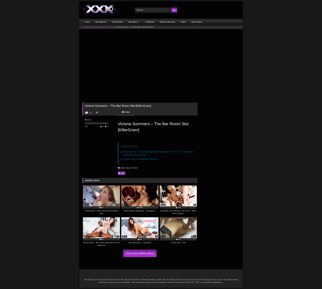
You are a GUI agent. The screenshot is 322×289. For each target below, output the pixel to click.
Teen (110, 27)
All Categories (100, 22)
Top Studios (132, 22)
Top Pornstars (117, 22)
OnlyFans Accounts (167, 22)
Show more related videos (140, 253)
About (127, 112)
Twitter (183, 22)
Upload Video (196, 22)
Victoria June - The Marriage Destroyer (140, 159)
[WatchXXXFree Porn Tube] (99, 10)
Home (87, 22)
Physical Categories (98, 27)
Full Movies (149, 22)
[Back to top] (314, 281)
